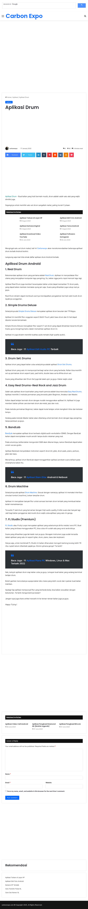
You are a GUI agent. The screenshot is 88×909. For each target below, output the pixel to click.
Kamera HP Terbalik (12, 885)
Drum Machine (31, 492)
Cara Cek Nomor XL (12, 892)
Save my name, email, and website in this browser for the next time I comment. (36, 791)
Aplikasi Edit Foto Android (71, 218)
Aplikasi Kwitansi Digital (30, 226)
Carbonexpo (42, 248)
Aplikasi (15, 97)
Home (9, 97)
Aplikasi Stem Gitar (36, 477)
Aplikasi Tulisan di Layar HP (31, 218)
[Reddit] (55, 155)
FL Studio (9, 525)
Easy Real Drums (75, 391)
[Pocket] (71, 155)
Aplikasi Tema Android (69, 226)
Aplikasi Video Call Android (16, 724)
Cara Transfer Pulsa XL (13, 889)
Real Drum (49, 275)
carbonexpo (13, 148)
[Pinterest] (49, 155)
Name (8, 774)
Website (49, 782)
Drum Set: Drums (65, 364)
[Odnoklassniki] (66, 155)
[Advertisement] (44, 39)
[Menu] (3, 16)
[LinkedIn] (38, 155)
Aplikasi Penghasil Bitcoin (70, 724)
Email (8, 782)
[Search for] (85, 16)
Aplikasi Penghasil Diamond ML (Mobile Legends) (44, 725)
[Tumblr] (44, 155)
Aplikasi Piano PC (35, 560)
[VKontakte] (60, 155)
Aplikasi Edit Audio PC (38, 349)
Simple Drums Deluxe (27, 311)
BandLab (8, 433)
